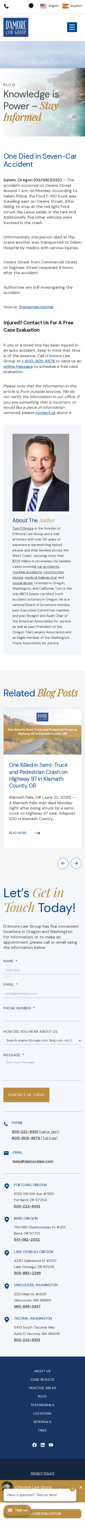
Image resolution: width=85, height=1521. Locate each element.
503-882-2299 (27, 1273)
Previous (63, 863)
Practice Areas (42, 1388)
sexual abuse (22, 583)
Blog (42, 1396)
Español (76, 6)
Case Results (42, 1379)
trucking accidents (27, 572)
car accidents (48, 566)
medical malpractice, (41, 577)
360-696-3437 (27, 1306)
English (54, 6)
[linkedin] (42, 1445)
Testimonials (42, 1405)
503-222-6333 (35, 1131)
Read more (18, 833)
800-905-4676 (35, 1138)
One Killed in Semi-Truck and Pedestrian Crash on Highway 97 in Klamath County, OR (38, 775)
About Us (42, 1371)
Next (76, 863)
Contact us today (26, 1094)
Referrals (42, 1422)
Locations (42, 1413)
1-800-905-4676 (38, 361)
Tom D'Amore (23, 528)
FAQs (42, 1430)
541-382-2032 (27, 1239)
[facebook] (34, 1445)
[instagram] (50, 1445)
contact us (45, 412)
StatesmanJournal (36, 307)
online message (18, 366)
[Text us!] (17, 1510)
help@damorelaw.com (33, 1161)
